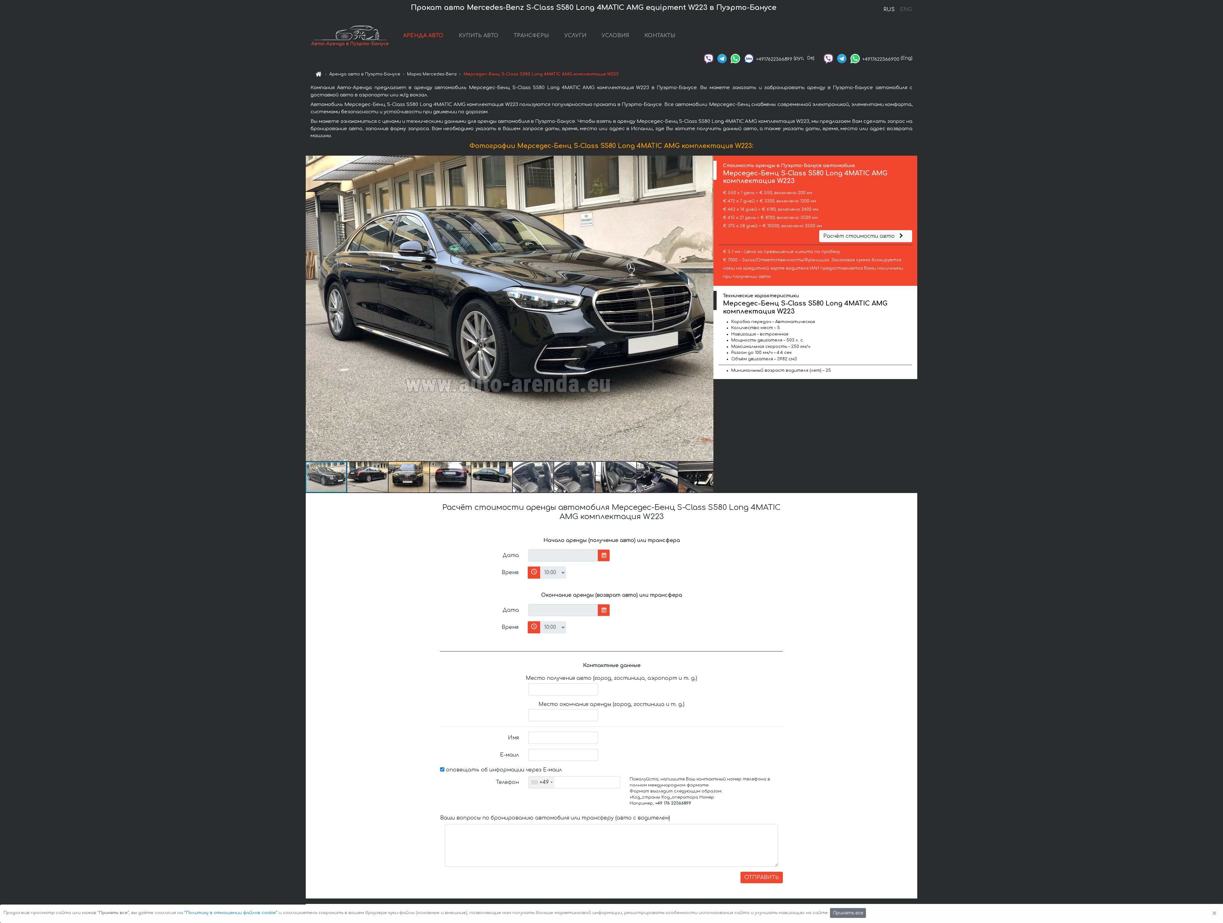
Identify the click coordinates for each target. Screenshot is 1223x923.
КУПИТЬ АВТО (478, 36)
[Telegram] (722, 58)
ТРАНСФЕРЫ (531, 36)
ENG (906, 9)
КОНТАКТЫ (660, 36)
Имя (513, 738)
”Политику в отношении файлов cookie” (230, 913)
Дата (511, 555)
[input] (563, 555)
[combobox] (541, 782)
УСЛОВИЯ (615, 36)
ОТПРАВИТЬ (761, 877)
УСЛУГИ (575, 36)
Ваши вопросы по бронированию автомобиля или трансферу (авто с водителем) (555, 818)
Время (510, 572)
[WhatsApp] (735, 58)
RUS (889, 9)
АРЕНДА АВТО (423, 36)
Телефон (507, 782)
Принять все (848, 913)
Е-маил (509, 755)
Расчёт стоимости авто (859, 236)
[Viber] (709, 58)
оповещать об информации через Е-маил (503, 770)
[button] (708, 308)
